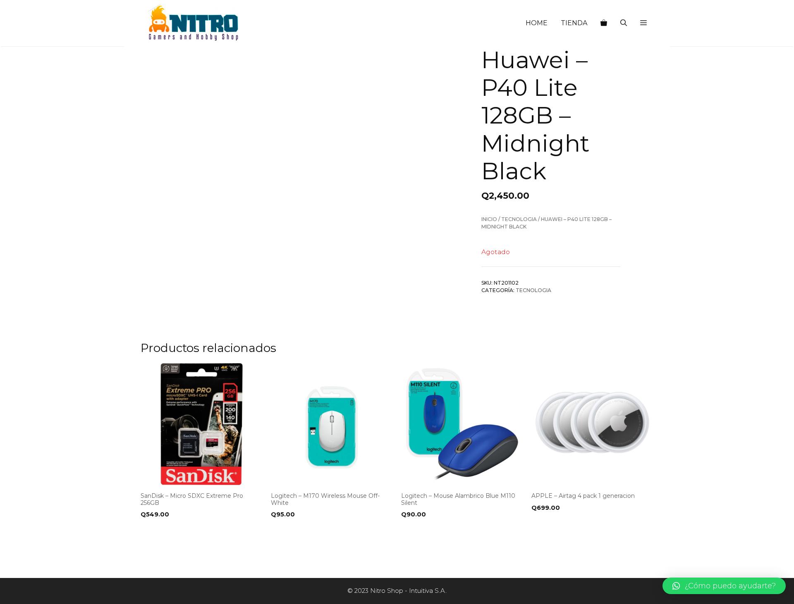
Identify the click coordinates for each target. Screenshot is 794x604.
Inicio (489, 219)
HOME (537, 23)
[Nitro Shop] (194, 23)
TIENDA (574, 23)
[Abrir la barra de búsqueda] (624, 23)
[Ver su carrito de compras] (604, 23)
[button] (643, 23)
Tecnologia (519, 219)
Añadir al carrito (173, 531)
